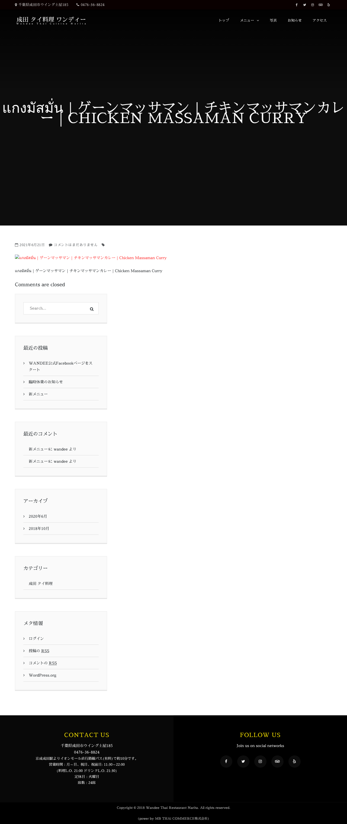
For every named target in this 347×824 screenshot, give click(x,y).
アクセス (320, 20)
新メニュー (38, 394)
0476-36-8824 (93, 4)
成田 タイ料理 (41, 583)
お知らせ (295, 20)
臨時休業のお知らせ (46, 381)
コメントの (43, 662)
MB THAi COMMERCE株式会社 (181, 818)
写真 (273, 20)
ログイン (36, 638)
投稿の (39, 650)
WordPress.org (42, 675)
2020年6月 (38, 516)
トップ (224, 20)
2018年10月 (39, 528)
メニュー (247, 20)
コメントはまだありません (76, 244)
